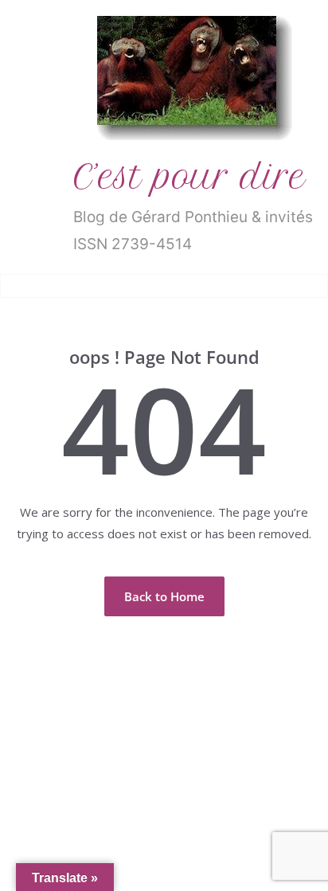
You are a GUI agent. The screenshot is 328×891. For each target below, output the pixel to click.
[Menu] (25, 286)
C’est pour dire (189, 177)
